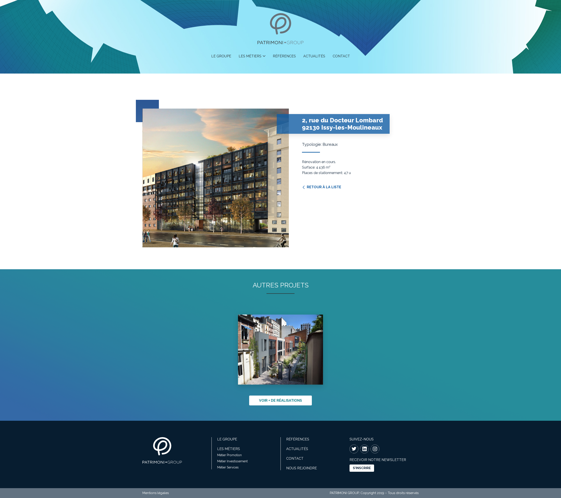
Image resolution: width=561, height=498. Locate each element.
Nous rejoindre (301, 468)
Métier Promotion (229, 455)
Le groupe (221, 56)
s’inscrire (362, 468)
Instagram (375, 449)
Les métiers (250, 56)
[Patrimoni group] (280, 42)
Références (284, 56)
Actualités (314, 56)
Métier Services (228, 467)
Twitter (354, 449)
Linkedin (364, 449)
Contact (341, 56)
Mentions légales (155, 493)
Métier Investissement (232, 461)
